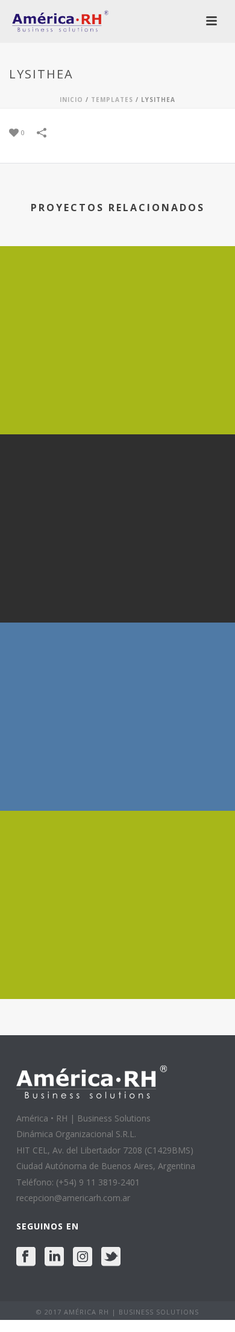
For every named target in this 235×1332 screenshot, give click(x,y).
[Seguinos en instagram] (82, 1257)
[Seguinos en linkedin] (54, 1257)
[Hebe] (117, 484)
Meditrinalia (118, 779)
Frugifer (117, 967)
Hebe (118, 591)
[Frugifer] (117, 860)
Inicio (71, 99)
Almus (117, 402)
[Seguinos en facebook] (26, 1257)
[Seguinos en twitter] (111, 1257)
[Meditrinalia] (117, 672)
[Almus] (117, 295)
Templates (112, 99)
